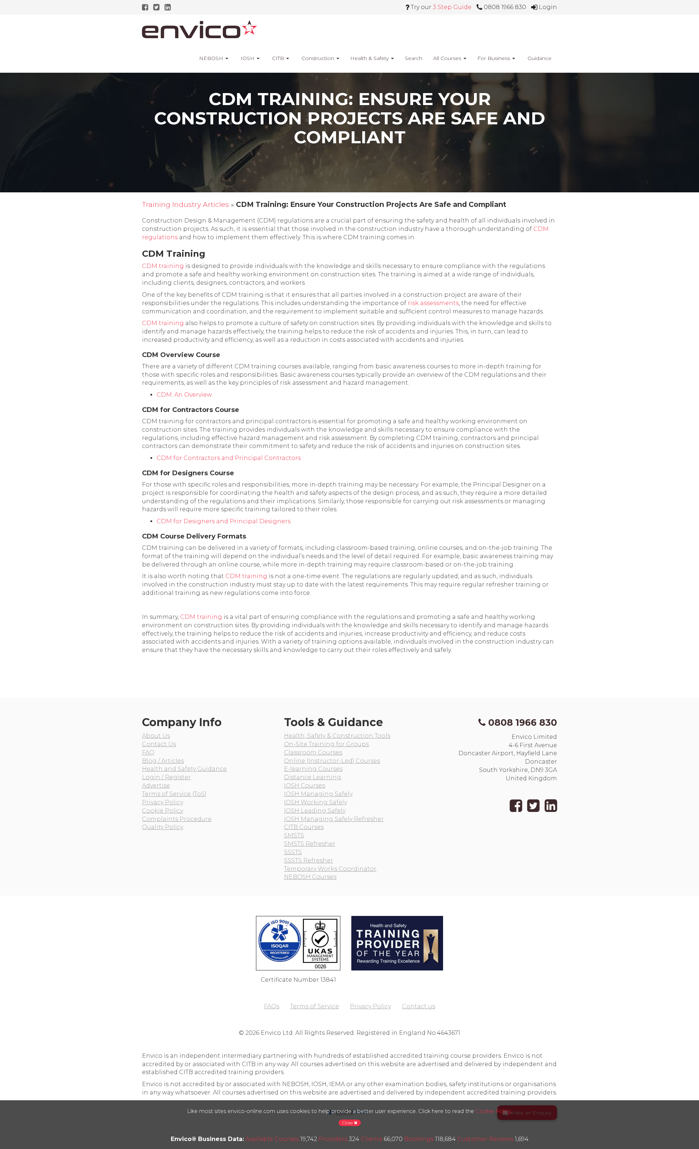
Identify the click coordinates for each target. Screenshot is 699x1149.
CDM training (163, 266)
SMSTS (294, 835)
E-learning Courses (313, 768)
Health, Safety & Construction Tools (337, 735)
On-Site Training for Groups (326, 744)
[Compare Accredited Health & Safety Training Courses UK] (199, 29)
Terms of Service (314, 1006)
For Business (494, 58)
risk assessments (433, 303)
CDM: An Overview (184, 394)
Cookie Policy (162, 810)
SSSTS (293, 852)
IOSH (247, 58)
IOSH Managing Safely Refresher (334, 819)
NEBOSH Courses (310, 876)
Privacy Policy (162, 802)
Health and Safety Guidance (184, 768)
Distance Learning (312, 777)
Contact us (418, 1006)
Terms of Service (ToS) (174, 793)
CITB (277, 58)
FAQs (271, 1006)
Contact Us (159, 744)
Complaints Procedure (177, 819)
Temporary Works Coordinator (330, 868)
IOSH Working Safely (315, 802)
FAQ (148, 752)
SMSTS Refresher (309, 843)
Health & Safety (370, 58)
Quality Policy (162, 827)
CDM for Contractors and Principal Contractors (229, 458)
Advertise (156, 785)
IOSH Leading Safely (314, 810)
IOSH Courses (304, 785)
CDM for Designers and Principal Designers (224, 521)
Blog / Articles (163, 760)
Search (413, 58)
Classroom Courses (313, 752)
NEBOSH (211, 58)
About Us (156, 735)
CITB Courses (304, 827)
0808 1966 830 (522, 722)
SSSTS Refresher (308, 860)
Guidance (539, 58)
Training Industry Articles (185, 204)
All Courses (448, 58)
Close (348, 1122)
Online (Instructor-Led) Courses (332, 760)
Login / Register (166, 777)
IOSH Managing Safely (318, 793)
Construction (318, 58)
